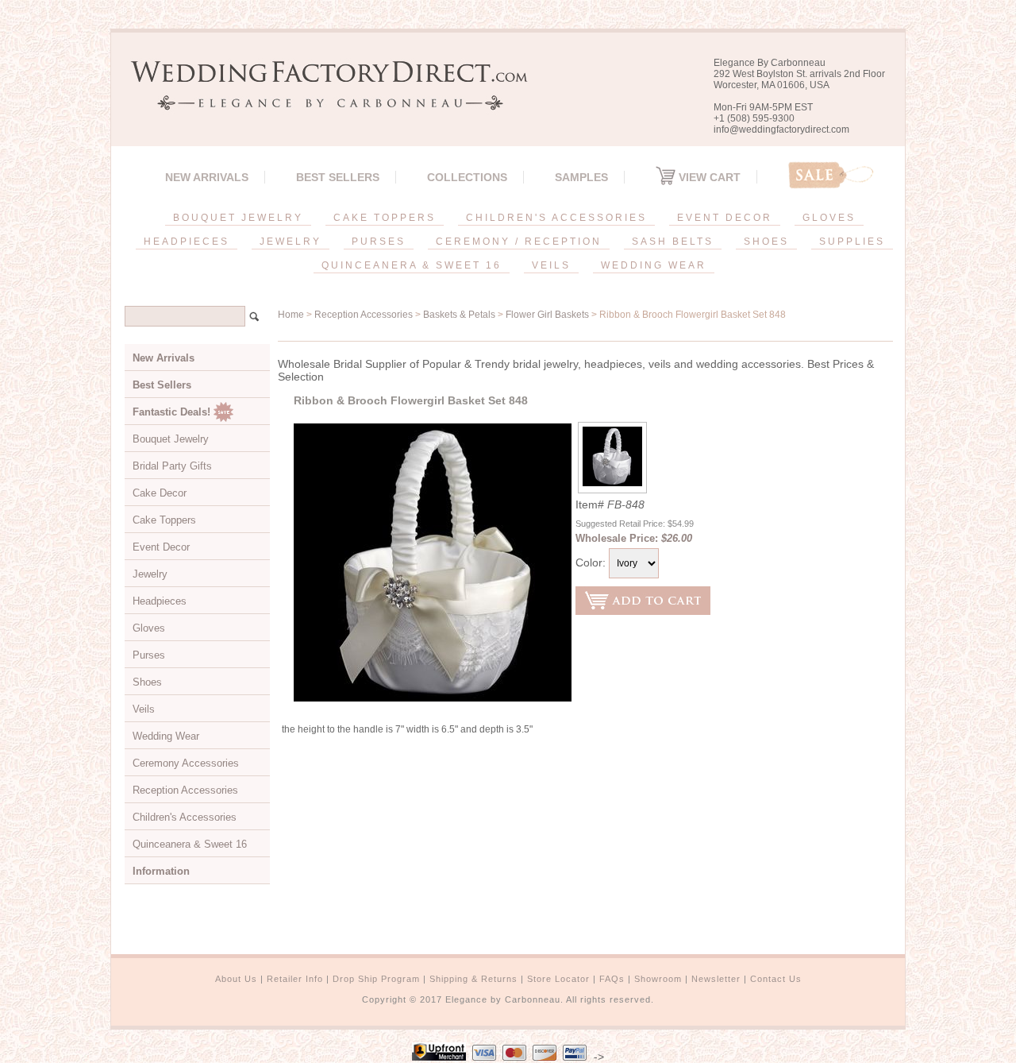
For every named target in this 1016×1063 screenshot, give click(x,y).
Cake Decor (160, 493)
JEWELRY (290, 241)
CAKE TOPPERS (384, 217)
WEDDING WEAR (653, 265)
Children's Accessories (185, 817)
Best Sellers (337, 177)
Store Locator (558, 979)
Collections (467, 177)
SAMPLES (581, 177)
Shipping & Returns (473, 979)
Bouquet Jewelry (171, 439)
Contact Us (776, 979)
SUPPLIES (852, 241)
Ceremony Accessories (186, 763)
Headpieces (160, 601)
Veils (144, 709)
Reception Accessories (363, 314)
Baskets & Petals (459, 314)
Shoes (147, 682)
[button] (1015, 1060)
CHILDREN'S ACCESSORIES (556, 217)
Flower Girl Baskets (547, 314)
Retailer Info (295, 979)
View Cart (708, 177)
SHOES (766, 241)
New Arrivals (206, 177)
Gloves (149, 628)
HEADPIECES (186, 241)
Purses (149, 655)
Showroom (658, 979)
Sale (831, 175)
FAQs (612, 979)
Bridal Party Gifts (172, 466)
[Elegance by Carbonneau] (321, 99)
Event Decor (161, 547)
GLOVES (829, 217)
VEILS (551, 265)
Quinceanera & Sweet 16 (190, 844)
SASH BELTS (673, 241)
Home (291, 314)
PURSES (379, 241)
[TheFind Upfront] (439, 1056)
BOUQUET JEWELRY (238, 217)
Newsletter (716, 979)
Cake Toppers (164, 520)
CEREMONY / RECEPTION (519, 241)
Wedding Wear (166, 736)
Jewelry (150, 574)
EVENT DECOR (724, 217)
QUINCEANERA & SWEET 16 (411, 265)
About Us (236, 979)
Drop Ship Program (376, 979)
